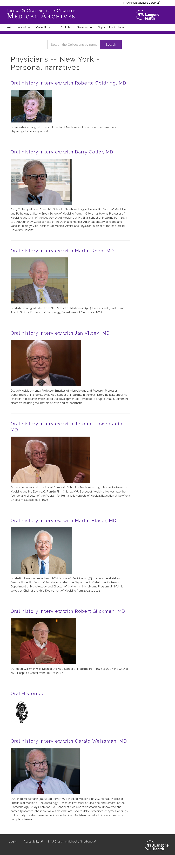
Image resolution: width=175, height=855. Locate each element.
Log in (13, 841)
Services (82, 27)
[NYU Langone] (149, 15)
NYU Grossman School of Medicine (70, 841)
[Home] (42, 14)
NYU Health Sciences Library (140, 2)
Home (7, 27)
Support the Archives (111, 27)
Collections (43, 27)
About (22, 27)
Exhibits (65, 27)
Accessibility (31, 841)
